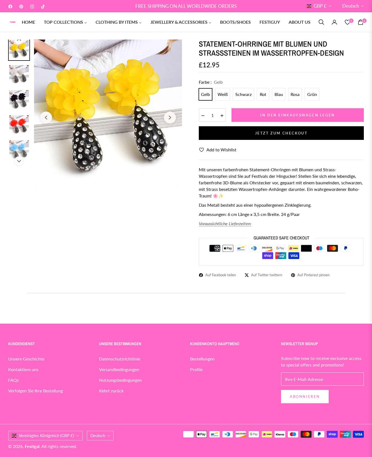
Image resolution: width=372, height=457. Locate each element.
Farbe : (211, 82)
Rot (263, 94)
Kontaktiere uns (23, 369)
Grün (312, 94)
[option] (108, 114)
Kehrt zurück (111, 390)
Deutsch (350, 6)
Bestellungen (202, 358)
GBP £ (320, 6)
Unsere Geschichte (26, 358)
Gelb (205, 94)
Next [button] (170, 118)
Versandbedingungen (119, 369)
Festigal (32, 446)
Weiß (223, 94)
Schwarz (243, 94)
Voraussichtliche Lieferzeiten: (225, 223)
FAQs (13, 380)
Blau (279, 94)
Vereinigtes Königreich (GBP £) (46, 435)
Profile (196, 369)
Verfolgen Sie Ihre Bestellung (35, 390)
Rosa (295, 94)
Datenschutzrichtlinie (119, 358)
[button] (321, 22)
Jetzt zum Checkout (281, 133)
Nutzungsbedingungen (120, 380)
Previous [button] (46, 118)
